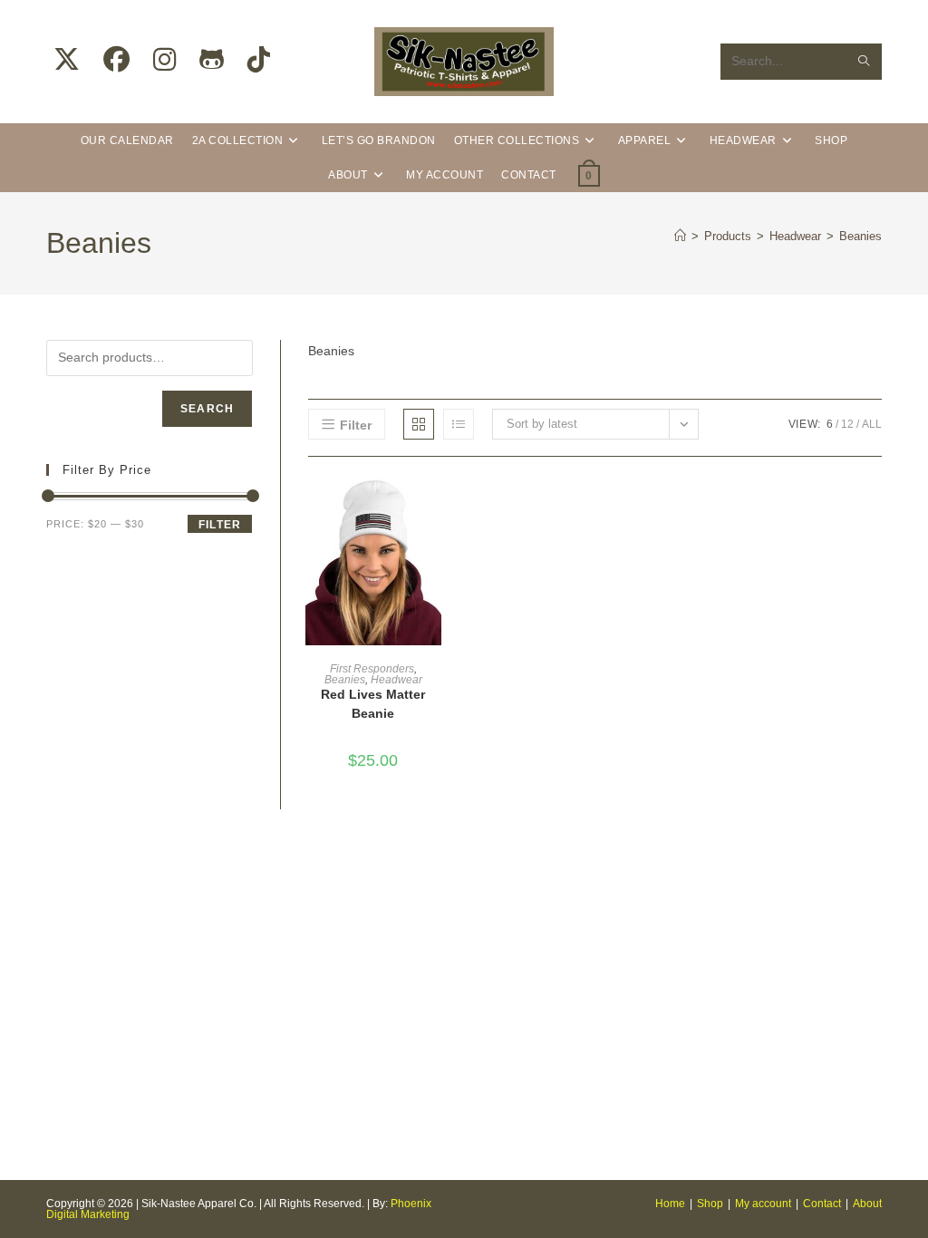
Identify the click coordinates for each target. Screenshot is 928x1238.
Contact (822, 1203)
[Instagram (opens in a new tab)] (164, 59)
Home (670, 1203)
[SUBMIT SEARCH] (864, 62)
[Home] (680, 236)
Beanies (860, 236)
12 (847, 424)
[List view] (458, 424)
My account (763, 1203)
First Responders (372, 669)
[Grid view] (418, 424)
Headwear (396, 679)
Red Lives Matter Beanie (373, 704)
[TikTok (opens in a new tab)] (258, 59)
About (867, 1203)
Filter (219, 524)
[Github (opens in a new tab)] (211, 59)
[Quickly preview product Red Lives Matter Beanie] (432, 506)
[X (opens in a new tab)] (66, 59)
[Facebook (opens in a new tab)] (116, 59)
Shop (710, 1203)
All (872, 424)
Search (207, 408)
